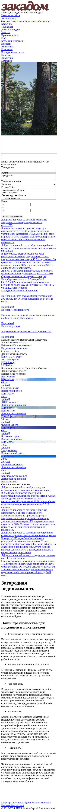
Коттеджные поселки (12, 41)
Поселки (6, 805)
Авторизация (8, 18)
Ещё (3, 38)
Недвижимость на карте (14, 348)
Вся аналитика (9, 481)
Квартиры (6, 24)
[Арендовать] (28, 175)
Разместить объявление (37, 21)
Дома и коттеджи (10, 29)
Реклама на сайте (10, 15)
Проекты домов (9, 35)
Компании (7, 49)
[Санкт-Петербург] (28, 192)
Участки (5, 32)
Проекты (46, 802)
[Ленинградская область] (28, 190)
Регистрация (12, 21)
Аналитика (7, 46)
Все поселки (8, 376)
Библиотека (17, 805)
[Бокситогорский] (28, 198)
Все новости (20, 287)
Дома (28, 802)
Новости (6, 43)
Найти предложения (12, 216)
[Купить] (28, 173)
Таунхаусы (7, 26)
